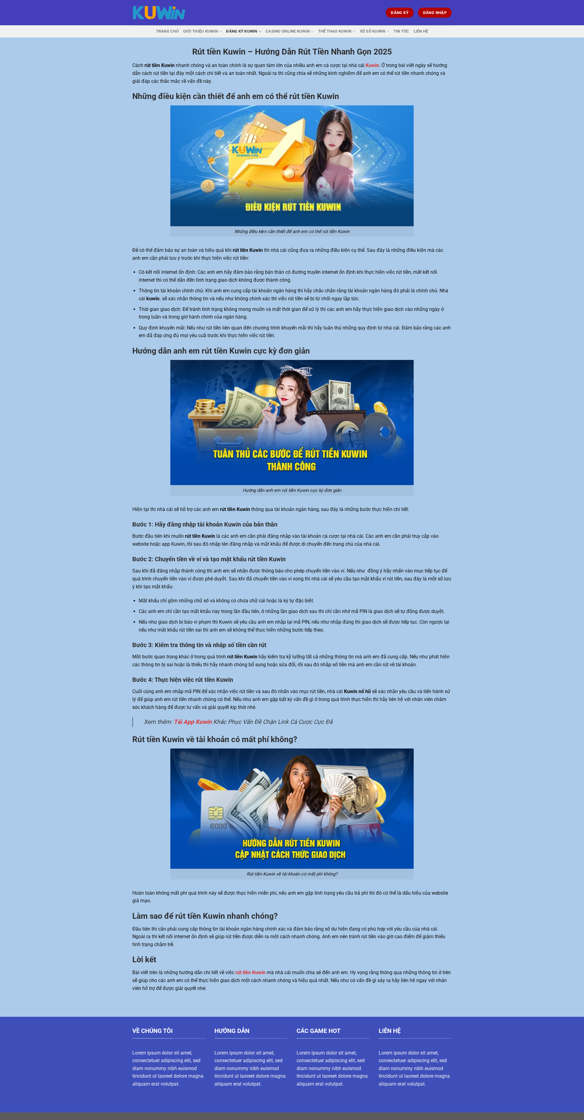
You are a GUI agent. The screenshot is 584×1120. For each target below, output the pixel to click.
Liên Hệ (421, 31)
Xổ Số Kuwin (372, 31)
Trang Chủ (167, 31)
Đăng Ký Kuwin (241, 31)
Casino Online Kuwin (288, 31)
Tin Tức (401, 31)
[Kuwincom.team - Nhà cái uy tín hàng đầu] (159, 13)
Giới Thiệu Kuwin (200, 31)
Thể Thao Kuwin (335, 31)
